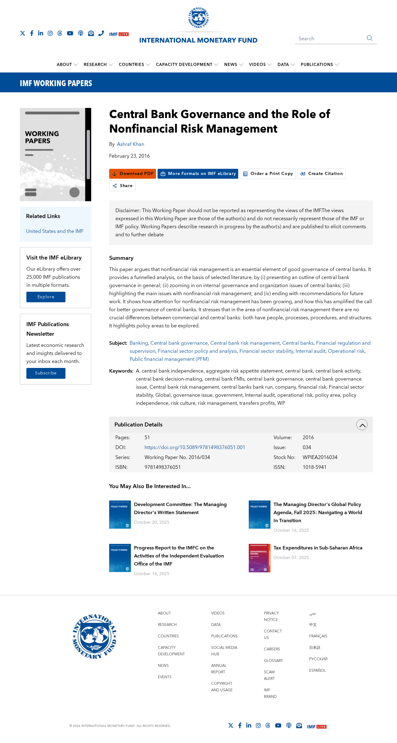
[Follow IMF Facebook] (31, 33)
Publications (317, 64)
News (230, 64)
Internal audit (310, 351)
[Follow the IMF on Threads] (59, 33)
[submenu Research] (110, 64)
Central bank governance (179, 343)
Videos (257, 64)
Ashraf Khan (130, 144)
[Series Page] (55, 154)
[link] (115, 186)
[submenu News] (241, 64)
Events (165, 677)
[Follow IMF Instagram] (50, 33)
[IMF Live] (119, 33)
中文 (313, 625)
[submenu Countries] (148, 64)
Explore (46, 297)
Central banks (298, 343)
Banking (139, 343)
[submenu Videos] (269, 64)
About (64, 64)
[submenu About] (75, 64)
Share (126, 186)
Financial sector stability (266, 351)
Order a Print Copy (272, 173)
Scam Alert (269, 675)
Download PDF (137, 173)
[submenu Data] (293, 64)
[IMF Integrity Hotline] (101, 33)
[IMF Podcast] (80, 33)
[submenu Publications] (337, 64)
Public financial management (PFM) (169, 359)
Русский (318, 659)
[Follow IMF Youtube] (70, 33)
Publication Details (138, 425)
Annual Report (218, 668)
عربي (312, 613)
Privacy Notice (271, 616)
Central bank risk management (245, 343)
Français (318, 636)
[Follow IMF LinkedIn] (40, 33)
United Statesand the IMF (55, 231)
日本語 (314, 648)
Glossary (273, 661)
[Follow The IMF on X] (22, 33)
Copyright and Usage (222, 686)
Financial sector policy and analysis (197, 351)
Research (95, 64)
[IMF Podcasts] (289, 725)
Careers (272, 649)
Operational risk (346, 351)
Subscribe (46, 373)
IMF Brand (270, 693)
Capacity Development (184, 64)
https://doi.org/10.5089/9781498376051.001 (195, 447)
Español (317, 670)
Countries (131, 64)
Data (283, 64)
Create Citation (325, 173)
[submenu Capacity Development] (216, 64)
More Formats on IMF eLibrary (202, 173)
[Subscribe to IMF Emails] (91, 33)
